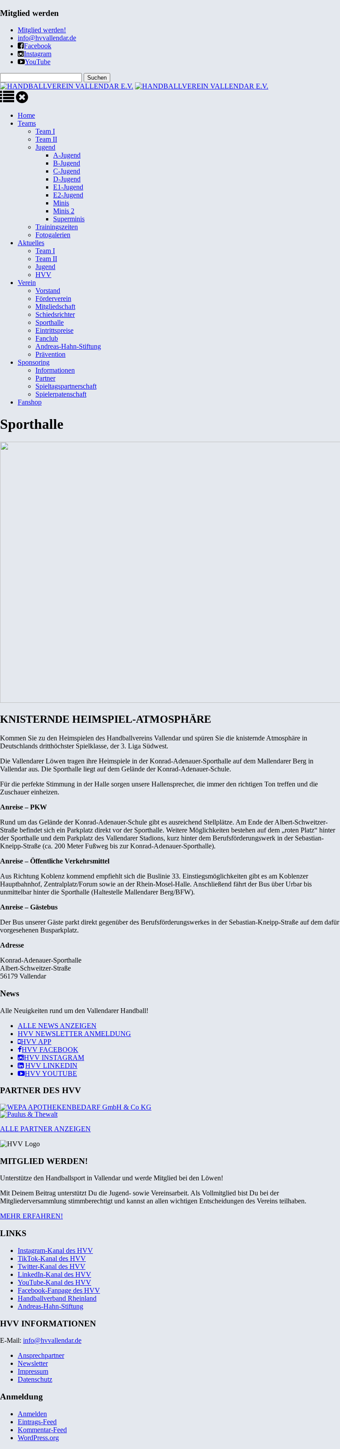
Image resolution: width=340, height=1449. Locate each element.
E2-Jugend (68, 195)
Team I (45, 131)
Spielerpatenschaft (60, 394)
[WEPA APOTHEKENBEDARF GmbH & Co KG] (75, 1107)
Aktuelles (31, 243)
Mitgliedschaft (55, 306)
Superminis (69, 219)
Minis (61, 203)
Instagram (37, 54)
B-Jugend (66, 163)
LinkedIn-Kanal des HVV (54, 1274)
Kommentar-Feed (42, 1430)
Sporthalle (49, 322)
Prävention (50, 354)
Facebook (37, 46)
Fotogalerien (52, 235)
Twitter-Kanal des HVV (51, 1266)
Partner (45, 378)
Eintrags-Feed (37, 1422)
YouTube (37, 62)
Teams (27, 123)
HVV (43, 274)
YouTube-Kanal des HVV (54, 1282)
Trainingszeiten (56, 227)
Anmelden (32, 1414)
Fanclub (46, 338)
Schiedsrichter (55, 314)
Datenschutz (35, 1379)
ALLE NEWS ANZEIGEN (57, 1025)
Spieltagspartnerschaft (66, 386)
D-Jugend (67, 179)
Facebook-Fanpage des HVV (59, 1290)
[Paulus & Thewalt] (29, 1114)
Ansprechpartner (41, 1355)
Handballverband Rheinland (57, 1298)
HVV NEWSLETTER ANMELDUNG (74, 1033)
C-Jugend (66, 171)
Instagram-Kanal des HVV (55, 1250)
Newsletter (33, 1363)
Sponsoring (34, 362)
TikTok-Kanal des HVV (52, 1258)
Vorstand (47, 290)
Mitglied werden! (42, 30)
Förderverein (53, 298)
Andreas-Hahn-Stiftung (68, 346)
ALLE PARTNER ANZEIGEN (45, 1129)
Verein (27, 282)
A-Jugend (67, 155)
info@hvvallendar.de (47, 38)
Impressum (33, 1371)
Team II (46, 139)
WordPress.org (38, 1437)
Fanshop (30, 402)
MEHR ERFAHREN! (31, 1216)
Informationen (55, 370)
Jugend (45, 147)
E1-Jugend (68, 187)
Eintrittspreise (54, 330)
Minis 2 (63, 211)
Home (26, 115)
